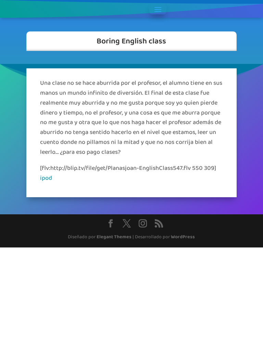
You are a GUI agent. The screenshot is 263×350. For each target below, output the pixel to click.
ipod (46, 178)
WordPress (183, 237)
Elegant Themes (114, 237)
